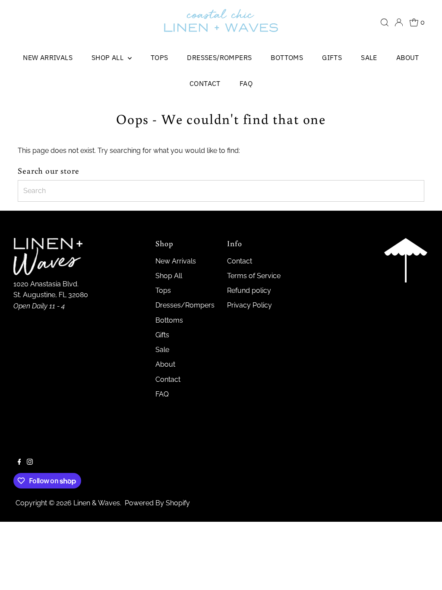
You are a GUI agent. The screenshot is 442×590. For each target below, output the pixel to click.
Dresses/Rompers (219, 57)
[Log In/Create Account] (399, 22)
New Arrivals (48, 57)
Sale (369, 57)
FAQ (246, 83)
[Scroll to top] (424, 572)
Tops (159, 57)
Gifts (332, 57)
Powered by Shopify (157, 503)
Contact (205, 83)
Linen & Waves (96, 503)
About (407, 57)
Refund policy (249, 290)
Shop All (109, 57)
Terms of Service (254, 276)
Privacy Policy (249, 305)
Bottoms (287, 57)
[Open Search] (384, 22)
